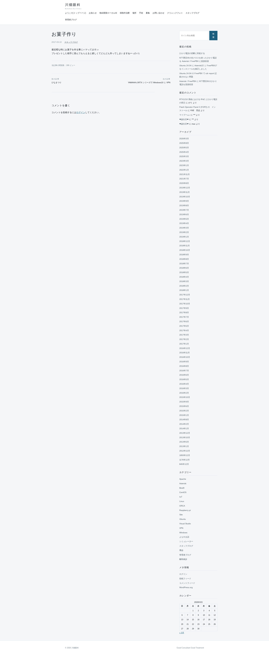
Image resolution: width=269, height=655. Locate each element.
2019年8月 (184, 205)
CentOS (182, 492)
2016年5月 (184, 379)
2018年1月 (184, 290)
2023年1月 (184, 165)
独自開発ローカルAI (108, 13)
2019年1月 (184, 237)
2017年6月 (184, 321)
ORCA (182, 506)
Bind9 (181, 488)
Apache (182, 479)
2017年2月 (184, 339)
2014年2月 (184, 424)
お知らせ (93, 13)
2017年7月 (184, 317)
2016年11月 (184, 352)
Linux (181, 501)
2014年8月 (184, 419)
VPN (181, 528)
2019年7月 (184, 210)
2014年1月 (184, 428)
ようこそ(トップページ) (75, 13)
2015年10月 (184, 397)
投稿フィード (185, 578)
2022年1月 (184, 170)
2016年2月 (184, 393)
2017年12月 (184, 295)
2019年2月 (184, 232)
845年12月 (184, 464)
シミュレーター (186, 541)
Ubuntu (182, 519)
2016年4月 (184, 384)
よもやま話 (184, 537)
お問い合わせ (158, 13)
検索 (213, 35)
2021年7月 (184, 179)
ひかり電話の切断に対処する (192, 53)
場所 (134, 13)
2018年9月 (184, 254)
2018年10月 (184, 250)
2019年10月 (184, 197)
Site (181, 514)
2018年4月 (184, 277)
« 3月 (181, 633)
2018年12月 (184, 241)
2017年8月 (184, 312)
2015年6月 (184, 406)
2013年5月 (184, 442)
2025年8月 (184, 143)
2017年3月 (184, 335)
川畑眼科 (73, 6)
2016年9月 (184, 361)
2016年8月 (184, 366)
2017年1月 (184, 344)
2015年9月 (184, 402)
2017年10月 (184, 304)
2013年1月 (184, 446)
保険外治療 (125, 13)
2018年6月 (184, 268)
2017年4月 (184, 330)
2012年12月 (184, 451)
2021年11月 (184, 174)
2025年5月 (184, 147)
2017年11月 (184, 299)
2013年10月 (184, 437)
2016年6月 (184, 375)
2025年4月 (184, 152)
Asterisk (182, 483)
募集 (148, 13)
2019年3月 (184, 228)
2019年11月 (184, 192)
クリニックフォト (175, 13)
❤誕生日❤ (184, 119)
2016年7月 (184, 370)
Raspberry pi (185, 510)
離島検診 (183, 559)
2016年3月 (184, 388)
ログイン (80, 112)
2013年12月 (184, 433)
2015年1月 (184, 415)
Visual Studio (185, 523)
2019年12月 (184, 188)
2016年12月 (184, 348)
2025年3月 (184, 156)
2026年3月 (184, 138)
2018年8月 (184, 259)
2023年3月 (184, 161)
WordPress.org (186, 587)
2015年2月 (184, 411)
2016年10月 (184, 357)
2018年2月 (184, 286)
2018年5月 (184, 272)
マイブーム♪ (184, 115)
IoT (180, 497)
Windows (183, 532)
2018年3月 (184, 281)
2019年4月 (184, 223)
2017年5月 (184, 326)
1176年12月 (184, 460)
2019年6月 (184, 214)
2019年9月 (184, 201)
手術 (141, 13)
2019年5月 (184, 219)
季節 (181, 550)
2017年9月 (184, 308)
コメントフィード (187, 583)
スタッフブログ (192, 13)
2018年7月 (184, 263)
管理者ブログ (71, 20)
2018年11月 (184, 245)
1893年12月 (184, 455)
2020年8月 (184, 183)
